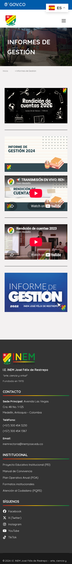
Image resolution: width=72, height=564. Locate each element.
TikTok (12, 537)
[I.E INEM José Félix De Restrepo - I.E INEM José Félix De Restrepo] (11, 21)
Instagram (14, 524)
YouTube (13, 531)
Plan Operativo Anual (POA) (20, 477)
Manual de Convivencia (17, 471)
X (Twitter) (14, 518)
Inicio (5, 70)
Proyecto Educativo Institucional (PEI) (26, 464)
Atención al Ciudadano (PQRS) (22, 490)
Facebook (14, 511)
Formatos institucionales (18, 484)
